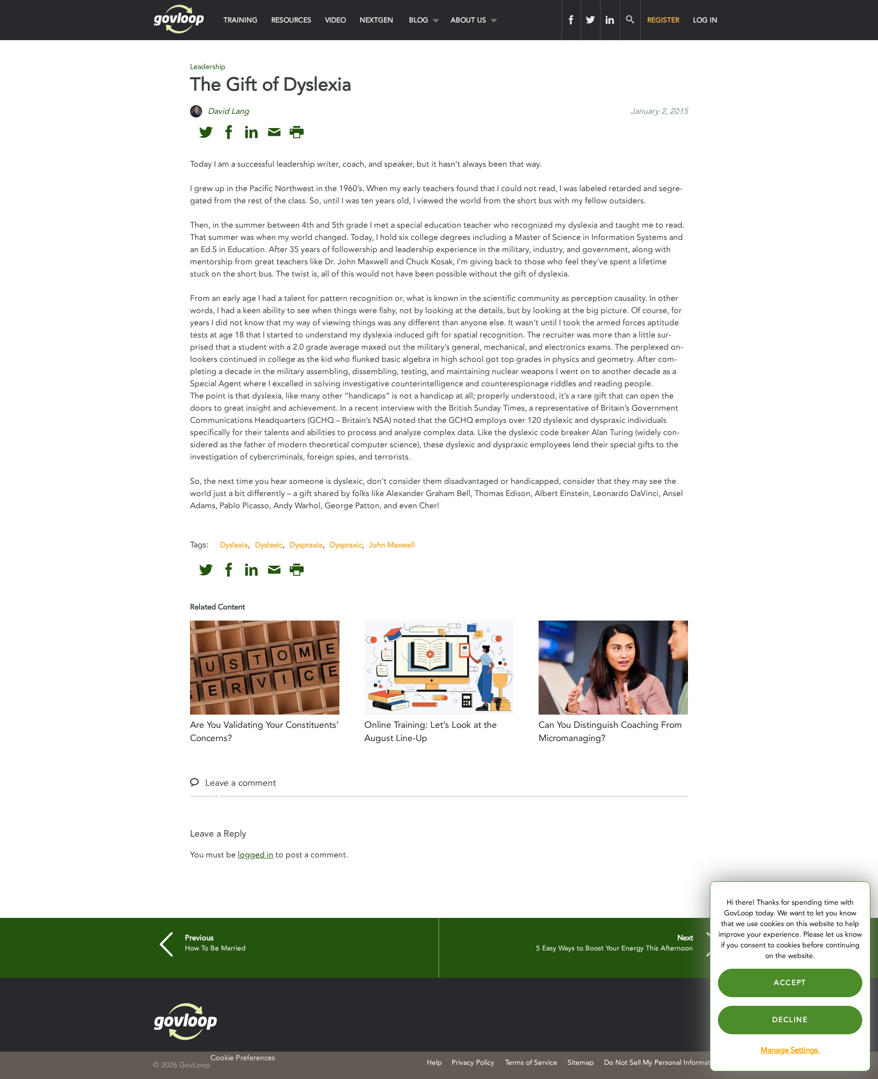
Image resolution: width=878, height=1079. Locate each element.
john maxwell (392, 545)
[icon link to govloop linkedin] (251, 132)
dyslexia (234, 545)
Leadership (208, 67)
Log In (705, 20)
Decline (789, 1020)
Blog (418, 20)
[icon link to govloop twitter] (206, 132)
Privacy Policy (473, 1062)
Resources (291, 20)
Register (663, 20)
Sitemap (580, 1062)
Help (434, 1062)
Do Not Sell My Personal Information (662, 1062)
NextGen (376, 20)
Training (241, 20)
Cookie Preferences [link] (242, 1058)
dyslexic (269, 545)
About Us (468, 20)
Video (335, 20)
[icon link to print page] (296, 132)
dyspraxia (306, 545)
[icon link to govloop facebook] (229, 132)
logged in (255, 854)
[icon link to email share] (274, 132)
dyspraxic (346, 545)
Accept (790, 983)
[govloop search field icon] (629, 20)
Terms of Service (531, 1062)
